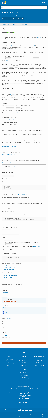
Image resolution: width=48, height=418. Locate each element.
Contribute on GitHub (39, 360)
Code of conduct (23, 375)
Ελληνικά (31, 409)
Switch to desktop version (24, 402)
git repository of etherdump (19, 168)
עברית (23, 410)
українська (27, 409)
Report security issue (24, 374)
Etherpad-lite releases (8, 277)
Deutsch (35, 409)
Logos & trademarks (24, 364)
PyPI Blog (23, 359)
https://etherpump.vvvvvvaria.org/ (9, 154)
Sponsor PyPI (39, 364)
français (13, 409)
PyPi (10, 246)
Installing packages (8, 359)
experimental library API (13, 112)
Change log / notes (9, 60)
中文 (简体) (39, 409)
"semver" (32, 242)
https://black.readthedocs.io (9, 269)
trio (11, 94)
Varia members (8, 318)
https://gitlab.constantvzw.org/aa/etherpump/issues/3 (12, 162)
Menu (43, 2)
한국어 (30, 410)
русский (19, 410)
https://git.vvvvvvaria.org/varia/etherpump (10, 120)
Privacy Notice (23, 377)
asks (14, 94)
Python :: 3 (6, 339)
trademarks (34, 392)
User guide (8, 362)
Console (5, 335)
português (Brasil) (21, 409)
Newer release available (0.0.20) (9, 301)
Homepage (5, 292)
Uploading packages (8, 360)
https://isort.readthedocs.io (9, 267)
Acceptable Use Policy (23, 379)
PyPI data (4, 297)
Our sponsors (24, 365)
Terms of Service (23, 372)
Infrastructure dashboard (23, 360)
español (9, 409)
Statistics (24, 362)
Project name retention (7, 364)
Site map (24, 396)
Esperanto (26, 410)
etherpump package (36, 246)
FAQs (8, 365)
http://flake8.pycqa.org (8, 266)
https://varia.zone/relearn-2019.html (9, 146)
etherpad (39, 37)
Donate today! (24, 390)
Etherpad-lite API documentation (10, 275)
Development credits (39, 365)
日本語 (16, 409)
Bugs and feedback (39, 359)
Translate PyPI (39, 362)
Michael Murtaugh (31, 46)
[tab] (6, 24)
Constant (15, 166)
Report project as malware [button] (24, 342)
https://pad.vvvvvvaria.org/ (22, 194)
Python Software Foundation (25, 395)
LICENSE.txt (6, 287)
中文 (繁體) (44, 409)
